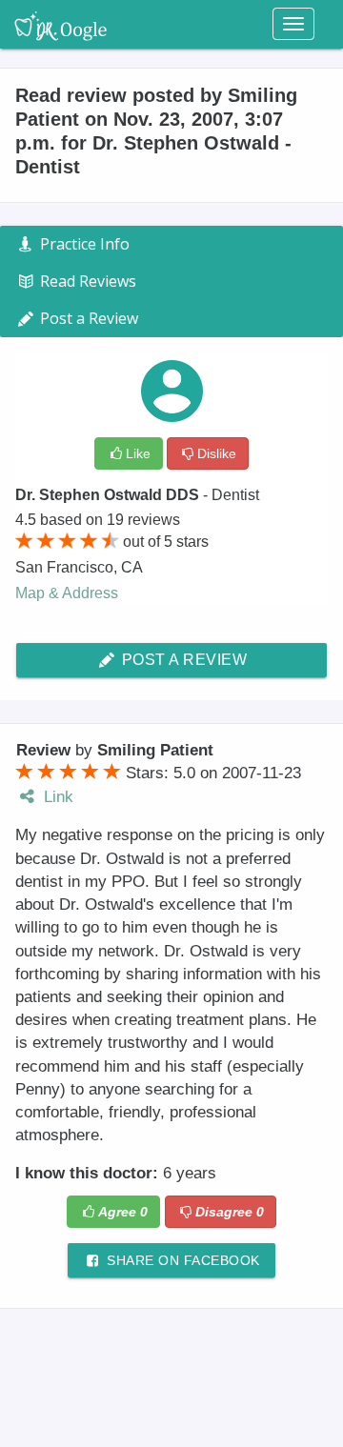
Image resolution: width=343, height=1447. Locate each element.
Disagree (229, 1211)
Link (56, 797)
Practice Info (83, 243)
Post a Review (182, 660)
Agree (123, 1211)
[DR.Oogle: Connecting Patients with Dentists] (60, 24)
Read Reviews (86, 281)
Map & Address (66, 593)
